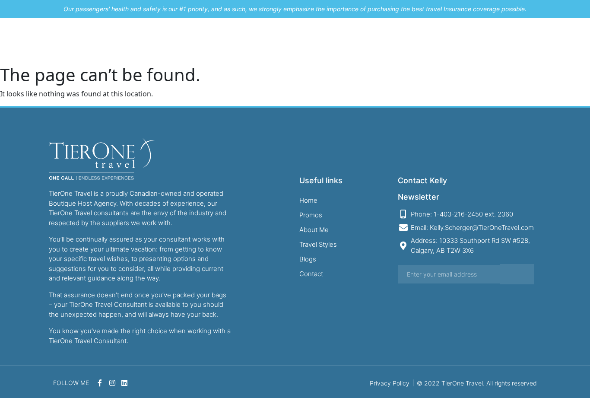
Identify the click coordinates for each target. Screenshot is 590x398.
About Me (352, 40)
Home (271, 40)
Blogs (451, 40)
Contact (488, 40)
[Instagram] (565, 41)
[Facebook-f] (551, 41)
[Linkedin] (579, 41)
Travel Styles (405, 40)
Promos (308, 40)
